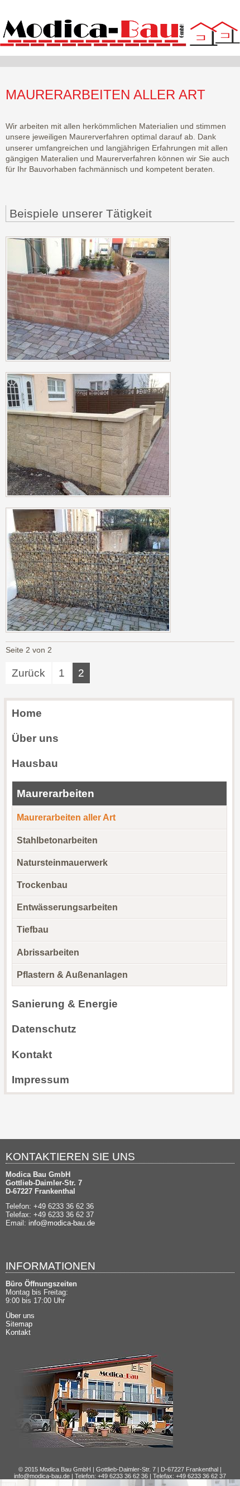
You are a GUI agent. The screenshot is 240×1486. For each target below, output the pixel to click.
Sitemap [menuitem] (19, 1324)
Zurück (28, 673)
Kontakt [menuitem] (32, 1054)
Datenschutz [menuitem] (44, 1028)
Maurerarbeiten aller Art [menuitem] (66, 817)
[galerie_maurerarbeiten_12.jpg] (88, 629)
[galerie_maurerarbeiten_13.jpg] (88, 358)
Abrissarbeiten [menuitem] (48, 952)
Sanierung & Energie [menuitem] (65, 1003)
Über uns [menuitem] (35, 738)
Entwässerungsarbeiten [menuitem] (67, 907)
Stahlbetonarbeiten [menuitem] (57, 840)
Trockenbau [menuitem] (42, 885)
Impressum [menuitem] (40, 1079)
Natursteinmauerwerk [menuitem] (62, 862)
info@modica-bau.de (61, 1223)
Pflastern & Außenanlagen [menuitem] (72, 975)
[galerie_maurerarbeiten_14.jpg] (88, 494)
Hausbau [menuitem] (35, 763)
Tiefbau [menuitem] (33, 929)
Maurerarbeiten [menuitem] (55, 793)
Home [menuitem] (27, 713)
